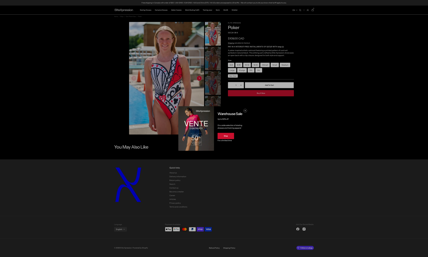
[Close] (245, 110)
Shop (226, 136)
